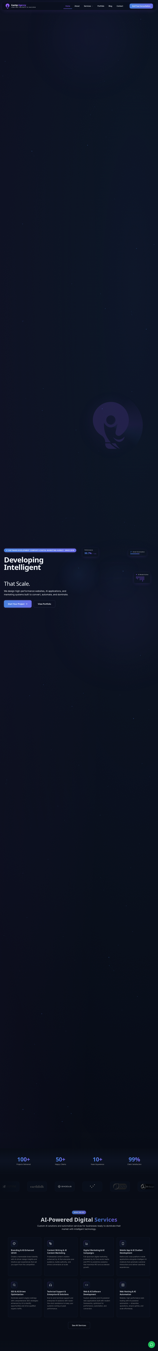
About (77, 6)
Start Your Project (16, 604)
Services (87, 6)
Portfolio (101, 6)
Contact (120, 6)
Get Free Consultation (141, 6)
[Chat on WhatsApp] (151, 1344)
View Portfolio (44, 604)
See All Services (79, 1325)
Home (67, 6)
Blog (110, 6)
